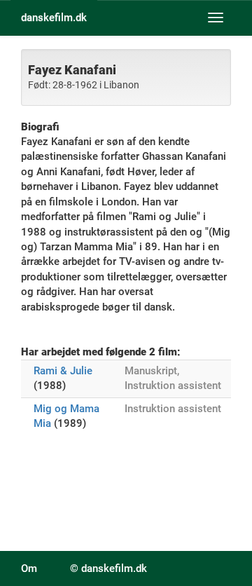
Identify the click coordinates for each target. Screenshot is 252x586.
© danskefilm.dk (108, 568)
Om (29, 568)
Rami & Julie (63, 370)
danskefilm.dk (54, 17)
